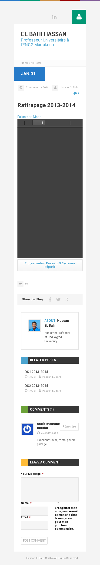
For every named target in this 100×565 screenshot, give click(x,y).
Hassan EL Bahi (69, 87)
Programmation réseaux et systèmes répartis (50, 265)
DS (27, 283)
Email (24, 517)
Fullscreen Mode (29, 117)
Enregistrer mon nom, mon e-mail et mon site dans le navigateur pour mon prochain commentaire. (66, 518)
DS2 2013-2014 (36, 386)
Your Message (31, 474)
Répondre (69, 426)
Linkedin (54, 17)
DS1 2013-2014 (36, 372)
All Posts (36, 62)
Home (25, 62)
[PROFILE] (79, 17)
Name (25, 503)
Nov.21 (32, 376)
